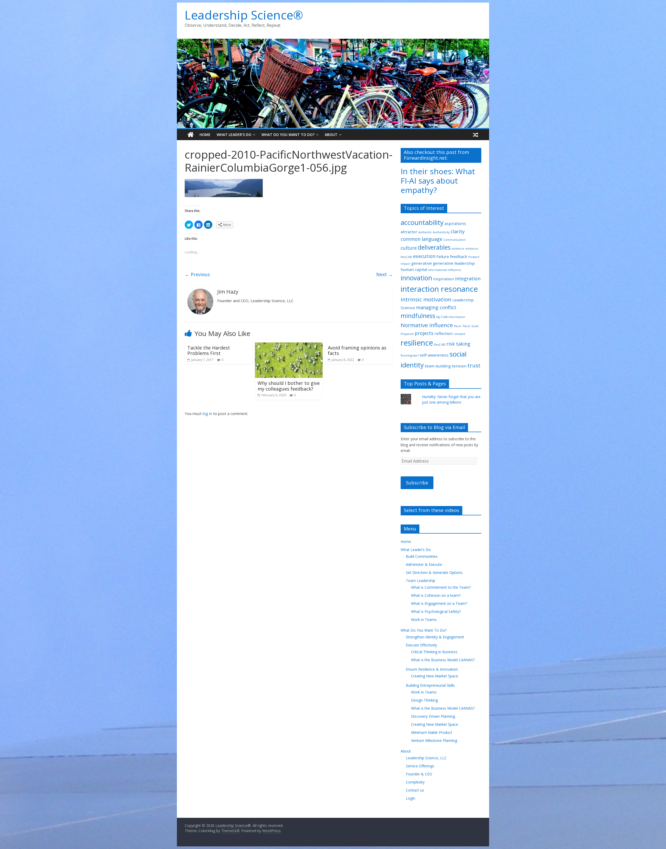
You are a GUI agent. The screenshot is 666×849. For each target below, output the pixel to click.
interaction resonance (439, 289)
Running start (410, 355)
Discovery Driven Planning (433, 716)
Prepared (407, 334)
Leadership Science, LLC (426, 757)
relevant (459, 334)
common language (421, 239)
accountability (422, 222)
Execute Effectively (421, 645)
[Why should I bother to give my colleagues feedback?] (289, 345)
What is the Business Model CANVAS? (443, 659)
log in (207, 413)
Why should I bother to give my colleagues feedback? (289, 386)
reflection (443, 333)
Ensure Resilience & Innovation (432, 669)
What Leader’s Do (234, 134)
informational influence (444, 270)
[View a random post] (475, 134)
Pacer (458, 326)
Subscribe (417, 482)
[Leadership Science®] (333, 42)
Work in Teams (424, 619)
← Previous (197, 274)
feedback (458, 256)
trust (474, 365)
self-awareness (434, 355)
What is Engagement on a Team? (439, 603)
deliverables (434, 247)
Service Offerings (420, 765)
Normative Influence (427, 325)
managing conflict (436, 307)
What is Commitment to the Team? (441, 587)
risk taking (458, 344)
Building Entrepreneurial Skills (430, 685)
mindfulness (418, 316)
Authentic (425, 232)
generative (421, 263)
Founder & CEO (419, 774)
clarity (458, 231)
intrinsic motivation (426, 299)
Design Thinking (424, 700)
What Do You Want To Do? (288, 134)
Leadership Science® (244, 15)
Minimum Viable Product (431, 732)
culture (409, 248)
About (331, 134)
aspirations (455, 223)
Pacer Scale (471, 326)
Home (205, 134)
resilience (417, 343)
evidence (458, 248)
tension (459, 365)
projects (424, 333)
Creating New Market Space (434, 675)
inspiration (443, 278)
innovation (416, 278)
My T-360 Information (450, 317)
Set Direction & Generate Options (434, 572)
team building (438, 365)
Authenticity (441, 232)
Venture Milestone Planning (434, 740)
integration (468, 278)
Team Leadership (420, 580)
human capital (414, 269)
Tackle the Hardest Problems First (208, 351)
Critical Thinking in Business (434, 651)
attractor (409, 231)
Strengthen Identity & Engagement (435, 636)
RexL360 (439, 344)
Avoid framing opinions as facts (357, 351)
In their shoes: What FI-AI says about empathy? (438, 180)
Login (410, 798)
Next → (384, 274)
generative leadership (454, 263)
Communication (454, 240)
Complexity (415, 782)
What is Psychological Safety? (436, 611)
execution (424, 256)
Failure (442, 256)
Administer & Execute (424, 564)
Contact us (415, 790)
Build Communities (422, 556)
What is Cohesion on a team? (435, 595)
